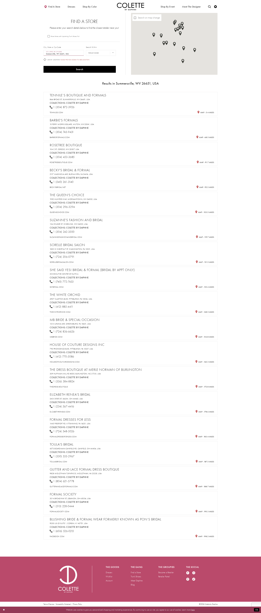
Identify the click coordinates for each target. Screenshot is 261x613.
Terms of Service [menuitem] (49, 604)
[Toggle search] (209, 6)
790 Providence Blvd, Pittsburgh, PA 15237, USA (71, 349)
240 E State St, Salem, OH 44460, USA (66, 399)
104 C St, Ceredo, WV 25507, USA (64, 149)
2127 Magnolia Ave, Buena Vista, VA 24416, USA (71, 174)
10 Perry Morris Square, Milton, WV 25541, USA (72, 124)
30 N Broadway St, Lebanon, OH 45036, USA (70, 498)
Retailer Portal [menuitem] (164, 576)
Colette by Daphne (77, 102)
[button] (71, 6)
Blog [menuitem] (133, 585)
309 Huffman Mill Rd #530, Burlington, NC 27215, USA (75, 374)
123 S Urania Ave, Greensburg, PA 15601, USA (70, 324)
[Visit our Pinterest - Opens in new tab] (187, 579)
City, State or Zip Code (52, 47)
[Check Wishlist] (215, 6)
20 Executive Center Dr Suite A (64, 274)
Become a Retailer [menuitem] (166, 572)
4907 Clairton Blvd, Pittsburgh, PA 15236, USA (71, 299)
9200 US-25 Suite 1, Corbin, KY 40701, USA (68, 523)
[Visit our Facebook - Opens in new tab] (187, 573)
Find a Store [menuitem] (136, 572)
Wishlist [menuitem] (109, 576)
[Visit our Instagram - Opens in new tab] (193, 573)
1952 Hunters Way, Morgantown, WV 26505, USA (73, 199)
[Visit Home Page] (130, 6)
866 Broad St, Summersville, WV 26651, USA (70, 99)
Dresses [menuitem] (109, 572)
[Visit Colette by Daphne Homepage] (68, 579)
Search (79, 69)
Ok (256, 610)
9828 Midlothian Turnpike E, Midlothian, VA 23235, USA (76, 473)
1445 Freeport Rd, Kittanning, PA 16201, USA (70, 423)
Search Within (91, 47)
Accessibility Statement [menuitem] (63, 604)
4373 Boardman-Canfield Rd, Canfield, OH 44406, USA (75, 448)
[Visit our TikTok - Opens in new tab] (193, 579)
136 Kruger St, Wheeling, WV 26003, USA (69, 224)
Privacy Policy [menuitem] (77, 604)
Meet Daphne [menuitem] (137, 580)
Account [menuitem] (109, 580)
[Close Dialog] (4, 609)
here (193, 610)
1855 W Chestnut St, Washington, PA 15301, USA (72, 249)
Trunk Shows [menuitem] (136, 576)
